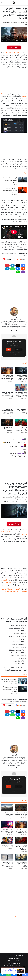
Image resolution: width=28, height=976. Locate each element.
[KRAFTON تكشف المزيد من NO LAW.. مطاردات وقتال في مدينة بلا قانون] (21, 422)
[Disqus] (14, 456)
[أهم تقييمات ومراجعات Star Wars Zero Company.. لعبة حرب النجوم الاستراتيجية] (21, 370)
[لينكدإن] (12, 265)
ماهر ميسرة (14, 317)
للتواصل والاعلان (11, 958)
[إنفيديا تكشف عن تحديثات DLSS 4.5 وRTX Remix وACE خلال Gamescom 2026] (7, 387)
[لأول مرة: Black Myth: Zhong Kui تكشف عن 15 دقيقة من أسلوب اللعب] (22, 179)
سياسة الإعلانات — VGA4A (14, 963)
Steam (25, 255)
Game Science (5, 253)
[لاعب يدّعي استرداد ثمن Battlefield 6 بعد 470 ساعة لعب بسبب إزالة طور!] (22, 190)
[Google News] (20, 259)
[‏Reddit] (23, 268)
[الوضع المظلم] (2, 3)
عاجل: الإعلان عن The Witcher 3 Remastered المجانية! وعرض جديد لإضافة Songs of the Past (7, 412)
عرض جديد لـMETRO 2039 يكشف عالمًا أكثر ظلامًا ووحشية (8, 429)
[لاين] (17, 272)
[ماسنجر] (17, 268)
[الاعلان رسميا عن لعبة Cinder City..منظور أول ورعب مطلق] (21, 404)
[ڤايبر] (23, 272)
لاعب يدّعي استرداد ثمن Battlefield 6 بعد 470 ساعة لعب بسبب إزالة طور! (9, 190)
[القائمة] (26, 3)
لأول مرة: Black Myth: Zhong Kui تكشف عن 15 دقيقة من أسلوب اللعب (10, 180)
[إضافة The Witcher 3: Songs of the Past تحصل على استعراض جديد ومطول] (7, 370)
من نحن (18, 958)
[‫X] (17, 265)
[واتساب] (12, 268)
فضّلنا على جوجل (13, 47)
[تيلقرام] (7, 268)
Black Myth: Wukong (12, 52)
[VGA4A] (14, 2)
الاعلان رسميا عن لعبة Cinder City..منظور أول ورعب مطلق (21, 410)
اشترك (8, 349)
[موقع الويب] (16, 330)
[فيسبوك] (23, 265)
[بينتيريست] (7, 265)
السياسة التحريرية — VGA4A (14, 960)
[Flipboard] (7, 259)
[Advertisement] (14, 81)
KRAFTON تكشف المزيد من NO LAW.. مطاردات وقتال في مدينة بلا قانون (21, 429)
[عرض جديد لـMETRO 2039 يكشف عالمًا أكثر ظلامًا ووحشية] (7, 422)
